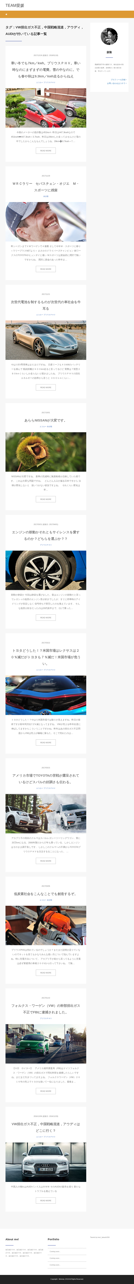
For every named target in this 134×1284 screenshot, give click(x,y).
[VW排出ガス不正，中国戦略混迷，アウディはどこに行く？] (45, 1162)
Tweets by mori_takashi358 (100, 1237)
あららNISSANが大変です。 (45, 420)
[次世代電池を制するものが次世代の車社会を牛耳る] (45, 340)
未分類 (45, 196)
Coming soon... (55, 1251)
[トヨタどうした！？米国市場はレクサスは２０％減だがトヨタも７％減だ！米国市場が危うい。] (45, 695)
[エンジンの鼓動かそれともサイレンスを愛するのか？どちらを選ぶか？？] (45, 570)
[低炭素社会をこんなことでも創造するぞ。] (45, 925)
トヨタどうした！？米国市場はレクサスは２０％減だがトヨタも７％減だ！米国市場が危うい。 (46, 657)
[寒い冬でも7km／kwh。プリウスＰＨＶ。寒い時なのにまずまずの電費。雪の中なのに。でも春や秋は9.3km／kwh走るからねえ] (45, 108)
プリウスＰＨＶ (49, 82)
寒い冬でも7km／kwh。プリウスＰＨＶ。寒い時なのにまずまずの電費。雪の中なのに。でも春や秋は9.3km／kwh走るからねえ (46, 69)
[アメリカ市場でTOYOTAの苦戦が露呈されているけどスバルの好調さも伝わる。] (45, 813)
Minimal (61, 1279)
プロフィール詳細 (118, 80)
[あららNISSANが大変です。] (45, 452)
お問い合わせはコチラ (116, 83)
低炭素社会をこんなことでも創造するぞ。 (46, 894)
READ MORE (45, 151)
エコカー (39, 82)
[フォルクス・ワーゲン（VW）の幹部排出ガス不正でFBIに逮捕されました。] (45, 1044)
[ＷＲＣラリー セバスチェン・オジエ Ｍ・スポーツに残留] (45, 221)
